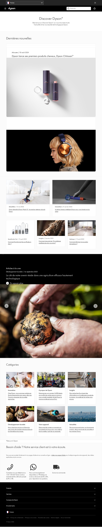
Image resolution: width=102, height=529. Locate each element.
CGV (7, 517)
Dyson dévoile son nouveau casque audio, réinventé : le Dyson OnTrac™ (46, 128)
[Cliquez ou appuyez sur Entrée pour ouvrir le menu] (5, 8)
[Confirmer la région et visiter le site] (95, 3)
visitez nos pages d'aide (58, 455)
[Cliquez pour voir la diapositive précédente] (6, 306)
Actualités (12, 207)
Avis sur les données (65, 517)
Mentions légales (55, 517)
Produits (8, 488)
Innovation (58, 207)
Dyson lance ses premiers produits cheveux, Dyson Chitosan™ (43, 56)
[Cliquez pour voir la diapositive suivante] (95, 306)
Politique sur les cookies (30, 517)
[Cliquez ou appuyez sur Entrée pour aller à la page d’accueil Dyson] (11, 9)
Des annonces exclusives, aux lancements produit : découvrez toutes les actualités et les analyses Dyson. (81, 429)
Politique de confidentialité (16, 517)
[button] (10, 512)
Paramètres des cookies (43, 517)
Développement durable (16, 424)
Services (8, 494)
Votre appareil (44, 424)
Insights (72, 390)
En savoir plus (10, 506)
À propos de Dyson (45, 390)
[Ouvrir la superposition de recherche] (79, 8)
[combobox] (25, 3)
